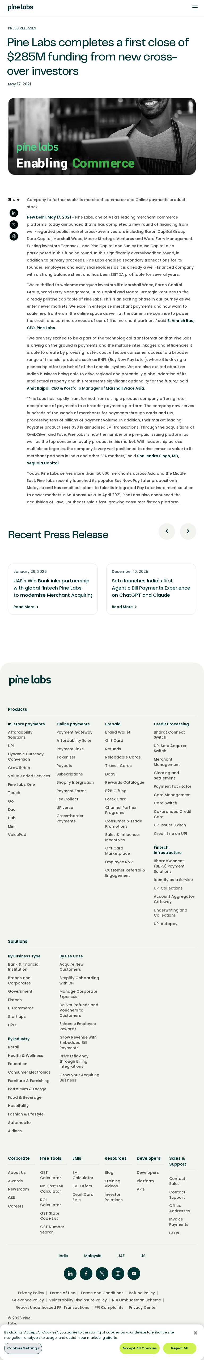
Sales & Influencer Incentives (122, 837)
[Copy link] (14, 236)
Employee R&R (119, 862)
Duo (12, 809)
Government (20, 991)
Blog (109, 1172)
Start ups (17, 1016)
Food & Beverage (24, 1097)
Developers (148, 1172)
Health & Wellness (25, 1055)
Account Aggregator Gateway (174, 899)
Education (17, 1063)
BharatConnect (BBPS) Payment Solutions (169, 866)
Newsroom (18, 1189)
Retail (13, 1047)
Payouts (64, 765)
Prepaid (113, 724)
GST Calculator (50, 1175)
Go (11, 801)
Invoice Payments (178, 1222)
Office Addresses (179, 1208)
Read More (24, 607)
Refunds (113, 749)
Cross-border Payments (70, 818)
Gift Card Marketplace (117, 850)
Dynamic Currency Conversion (26, 756)
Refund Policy (142, 1293)
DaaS (110, 774)
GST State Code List (49, 1216)
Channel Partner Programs (121, 810)
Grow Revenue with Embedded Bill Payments (78, 1042)
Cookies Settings (23, 1348)
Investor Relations (114, 1197)
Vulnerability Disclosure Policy (78, 1300)
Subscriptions (70, 774)
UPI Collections (168, 888)
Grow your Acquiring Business (79, 1077)
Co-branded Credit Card (173, 814)
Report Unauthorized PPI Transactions (52, 1307)
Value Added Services (29, 776)
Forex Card (115, 799)
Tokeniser (66, 757)
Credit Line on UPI (170, 833)
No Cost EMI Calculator (51, 1188)
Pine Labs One (21, 784)
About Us (17, 1172)
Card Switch (165, 803)
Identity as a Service (173, 879)
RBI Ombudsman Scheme (136, 1300)
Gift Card (114, 740)
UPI (11, 745)
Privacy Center (143, 1307)
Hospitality (18, 1105)
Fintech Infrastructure (168, 850)
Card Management (172, 794)
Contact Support (177, 1194)
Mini (11, 826)
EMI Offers (82, 1186)
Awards (15, 1181)
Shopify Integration (75, 782)
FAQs (174, 1233)
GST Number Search (52, 1229)
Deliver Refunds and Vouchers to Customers (79, 1010)
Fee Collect (67, 799)
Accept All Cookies (139, 1348)
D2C (12, 1025)
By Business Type (24, 956)
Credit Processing (171, 724)
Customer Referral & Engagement (125, 873)
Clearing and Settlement (166, 775)
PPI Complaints (109, 1307)
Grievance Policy (28, 1300)
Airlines (15, 1131)
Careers (16, 1206)
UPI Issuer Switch (170, 825)
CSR (11, 1197)
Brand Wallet (117, 732)
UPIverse (65, 807)
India (63, 1255)
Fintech (15, 999)
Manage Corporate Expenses (78, 994)
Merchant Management (167, 762)
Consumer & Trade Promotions (123, 823)
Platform (145, 1181)
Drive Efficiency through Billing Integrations (74, 1061)
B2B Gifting (115, 791)
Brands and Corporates (19, 980)
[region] (102, 1342)
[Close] (195, 1333)
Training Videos (112, 1183)
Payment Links (70, 749)
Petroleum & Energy (27, 1089)
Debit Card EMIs (83, 1197)
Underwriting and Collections (170, 913)
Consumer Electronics (29, 1072)
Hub (12, 818)
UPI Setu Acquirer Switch (170, 748)
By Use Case (71, 956)
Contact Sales (177, 1181)
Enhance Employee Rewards (78, 1026)
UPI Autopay (165, 923)
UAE (121, 1255)
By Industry (18, 1038)
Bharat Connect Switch (169, 735)
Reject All (179, 1348)
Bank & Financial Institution (24, 967)
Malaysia (92, 1255)
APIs (141, 1189)
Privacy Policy (31, 1293)
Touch (14, 792)
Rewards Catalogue (124, 782)
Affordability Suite (74, 740)
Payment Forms (72, 791)
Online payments (73, 724)
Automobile (19, 1122)
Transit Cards (118, 765)
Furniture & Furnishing (28, 1080)
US (143, 1255)
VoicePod (17, 834)
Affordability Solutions (20, 735)
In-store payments (26, 724)
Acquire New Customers (72, 967)
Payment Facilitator (173, 786)
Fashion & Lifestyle (26, 1114)
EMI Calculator (83, 1175)
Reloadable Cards (123, 757)
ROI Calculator (50, 1202)
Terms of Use (62, 1293)
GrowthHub (19, 767)
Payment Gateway (74, 732)
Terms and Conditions (102, 1293)
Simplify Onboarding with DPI (79, 980)
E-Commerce (21, 1008)
